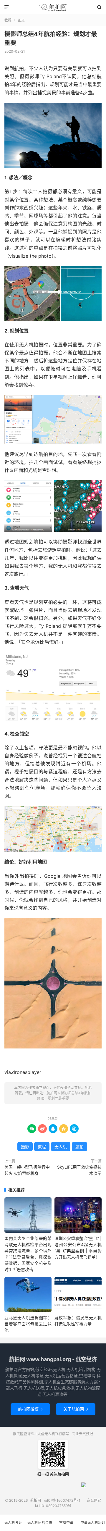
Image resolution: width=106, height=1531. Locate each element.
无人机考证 (13, 1522)
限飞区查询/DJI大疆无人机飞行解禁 (41, 1434)
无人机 (60, 1146)
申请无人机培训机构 (92, 1525)
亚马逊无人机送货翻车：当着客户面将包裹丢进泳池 (28, 1323)
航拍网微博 (30, 1408)
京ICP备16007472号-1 (62, 1500)
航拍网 (53, 7)
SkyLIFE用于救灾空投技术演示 (79, 1170)
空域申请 (66, 1522)
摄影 (25, 1146)
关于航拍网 (75, 1408)
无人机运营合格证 (39, 1525)
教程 (7, 20)
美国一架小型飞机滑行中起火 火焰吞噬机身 (27, 1170)
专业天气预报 (82, 1434)
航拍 (79, 1146)
